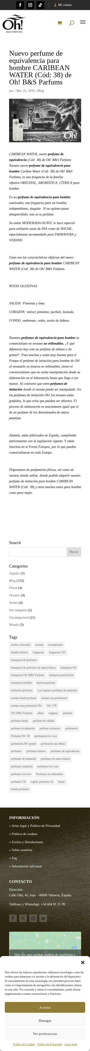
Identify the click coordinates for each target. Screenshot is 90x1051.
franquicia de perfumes (24, 660)
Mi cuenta (65, 5)
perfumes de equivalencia (65, 751)
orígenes (53, 713)
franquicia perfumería (61, 675)
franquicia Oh (68, 667)
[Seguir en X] (23, 918)
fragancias (38, 652)
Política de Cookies (24, 1044)
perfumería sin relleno (53, 743)
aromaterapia (55, 644)
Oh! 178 (51, 705)
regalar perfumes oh (42, 781)
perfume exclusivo (50, 728)
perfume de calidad (43, 720)
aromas (39, 644)
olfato (40, 713)
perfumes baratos (36, 751)
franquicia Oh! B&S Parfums (27, 675)
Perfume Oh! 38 (20, 736)
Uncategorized (19, 617)
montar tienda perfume (23, 698)
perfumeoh (71, 728)
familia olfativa (19, 652)
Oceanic (14, 595)
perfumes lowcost (21, 774)
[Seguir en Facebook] (20, 5)
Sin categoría (18, 610)
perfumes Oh (18, 781)
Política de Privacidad (49, 1044)
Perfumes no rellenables (49, 774)
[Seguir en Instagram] (30, 5)
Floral (13, 588)
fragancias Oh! (57, 652)
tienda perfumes (20, 789)
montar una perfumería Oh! (26, 705)
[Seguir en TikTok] (40, 5)
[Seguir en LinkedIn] (43, 918)
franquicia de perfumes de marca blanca (33, 667)
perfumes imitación (22, 766)
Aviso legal (70, 1044)
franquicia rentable (21, 682)
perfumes (16, 751)
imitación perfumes (22, 690)
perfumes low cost (47, 766)
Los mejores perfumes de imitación (57, 690)
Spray (61, 781)
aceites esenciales (20, 644)
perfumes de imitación (23, 758)
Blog (40, 91)
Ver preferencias (45, 1034)
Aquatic (14, 573)
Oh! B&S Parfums (21, 713)
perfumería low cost (45, 736)
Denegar (45, 1021)
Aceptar (45, 1007)
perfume (67, 713)
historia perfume (46, 682)
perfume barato (19, 720)
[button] (82, 962)
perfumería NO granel (23, 743)
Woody (14, 625)
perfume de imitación (23, 728)
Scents (13, 603)
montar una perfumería (54, 698)
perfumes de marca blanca (55, 758)
